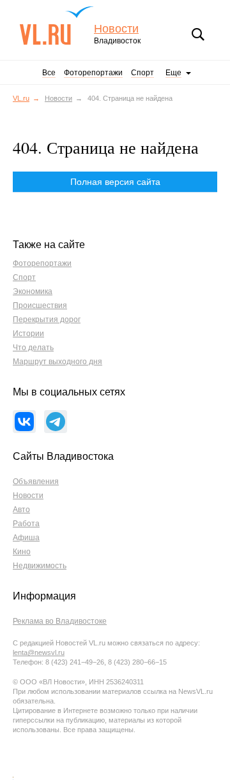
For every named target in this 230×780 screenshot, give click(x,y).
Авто (21, 509)
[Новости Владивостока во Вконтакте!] (24, 421)
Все (49, 72)
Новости (116, 29)
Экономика (32, 291)
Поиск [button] (198, 34)
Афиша (26, 537)
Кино (22, 551)
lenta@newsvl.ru (39, 652)
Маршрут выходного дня (57, 361)
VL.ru (56, 25)
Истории (28, 333)
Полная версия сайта (115, 182)
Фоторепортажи (93, 72)
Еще (173, 72)
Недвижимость (39, 565)
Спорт (142, 72)
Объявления (36, 481)
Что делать (33, 347)
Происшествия (40, 305)
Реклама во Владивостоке (60, 621)
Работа (26, 523)
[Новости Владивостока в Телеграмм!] (55, 421)
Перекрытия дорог (46, 319)
